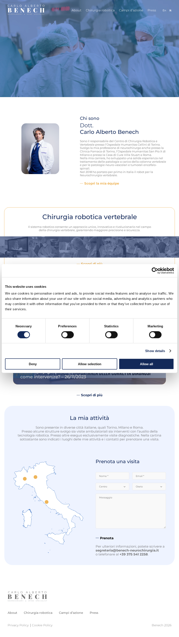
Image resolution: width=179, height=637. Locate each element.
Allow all (146, 364)
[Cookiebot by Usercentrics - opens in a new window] (155, 270)
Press (152, 10)
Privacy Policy (18, 625)
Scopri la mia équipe (101, 183)
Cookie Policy (42, 625)
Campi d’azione (131, 10)
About (76, 10)
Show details (155, 351)
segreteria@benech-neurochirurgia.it (127, 550)
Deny (33, 364)
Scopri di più (91, 395)
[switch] (67, 334)
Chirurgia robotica (100, 10)
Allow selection (89, 364)
